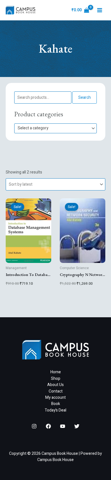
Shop (55, 379)
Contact (56, 391)
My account (55, 397)
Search (84, 97)
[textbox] (53, 128)
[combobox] (55, 128)
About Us (55, 385)
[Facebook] (48, 426)
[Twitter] (76, 426)
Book (55, 404)
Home (55, 372)
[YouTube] (62, 426)
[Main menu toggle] (99, 10)
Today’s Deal (55, 410)
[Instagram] (34, 426)
